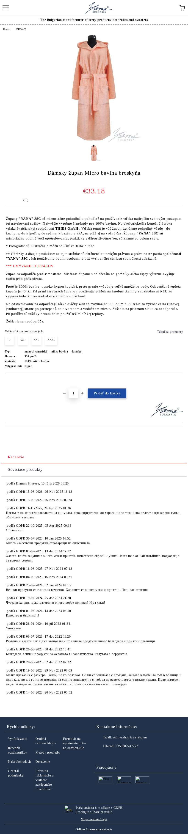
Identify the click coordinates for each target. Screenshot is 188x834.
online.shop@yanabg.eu (130, 737)
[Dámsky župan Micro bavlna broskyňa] (94, 141)
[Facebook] (102, 755)
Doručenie (43, 761)
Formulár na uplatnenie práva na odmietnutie (74, 743)
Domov (7, 29)
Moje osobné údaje (94, 819)
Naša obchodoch (19, 761)
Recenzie (16, 457)
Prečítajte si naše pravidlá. (94, 812)
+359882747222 (126, 746)
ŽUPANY (21, 29)
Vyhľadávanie (17, 738)
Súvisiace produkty (25, 469)
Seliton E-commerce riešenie (94, 829)
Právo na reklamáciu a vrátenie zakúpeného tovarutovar (45, 780)
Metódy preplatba (48, 752)
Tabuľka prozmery (170, 331)
